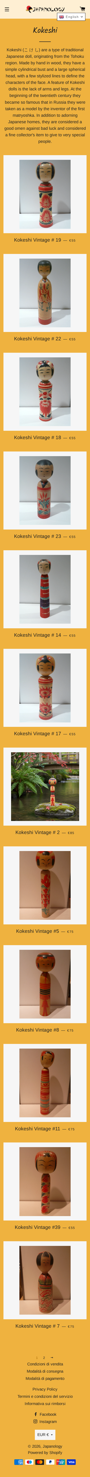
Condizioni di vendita (45, 1364)
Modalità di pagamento (45, 1378)
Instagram (47, 1421)
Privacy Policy (45, 1389)
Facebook (48, 1414)
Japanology (52, 1446)
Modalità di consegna (45, 1371)
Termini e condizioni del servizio (45, 1396)
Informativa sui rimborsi (45, 1404)
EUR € (43, 1435)
